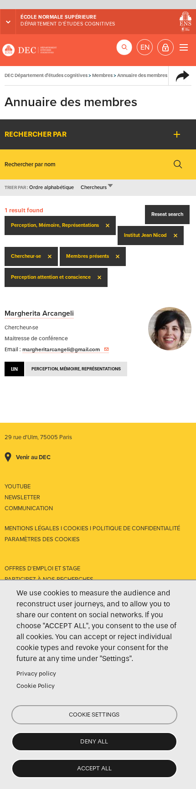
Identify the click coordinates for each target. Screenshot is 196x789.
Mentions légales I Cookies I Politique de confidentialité (92, 528)
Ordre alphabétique (51, 187)
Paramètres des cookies (42, 539)
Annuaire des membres (142, 75)
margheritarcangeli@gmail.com (61, 349)
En (145, 47)
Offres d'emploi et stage (42, 568)
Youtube (18, 486)
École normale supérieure (58, 17)
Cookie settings (94, 714)
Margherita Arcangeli (39, 313)
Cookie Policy (35, 686)
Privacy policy (36, 673)
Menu (183, 47)
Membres (102, 75)
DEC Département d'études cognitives (29, 50)
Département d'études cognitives (68, 24)
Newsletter (22, 497)
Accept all (94, 768)
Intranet (165, 47)
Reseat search (167, 214)
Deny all (94, 741)
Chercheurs (97, 187)
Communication (29, 508)
